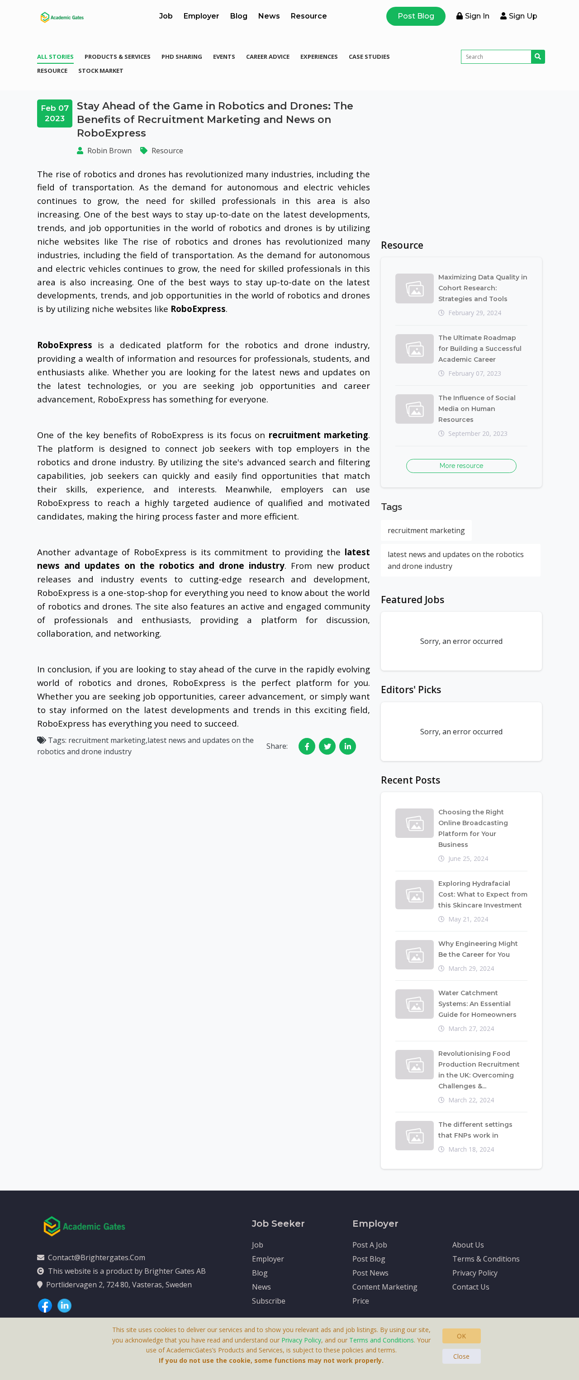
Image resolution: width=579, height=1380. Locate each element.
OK (461, 1336)
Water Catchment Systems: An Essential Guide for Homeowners (477, 1004)
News (269, 16)
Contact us (470, 1287)
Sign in (477, 16)
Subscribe (268, 1301)
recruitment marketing (426, 530)
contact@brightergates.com (96, 1257)
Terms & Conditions (486, 1259)
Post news (370, 1273)
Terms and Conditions (381, 1340)
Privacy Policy (475, 1273)
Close (461, 1356)
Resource (309, 16)
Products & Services (118, 56)
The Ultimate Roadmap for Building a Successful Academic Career (480, 349)
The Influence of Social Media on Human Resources (477, 409)
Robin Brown (109, 151)
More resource (461, 465)
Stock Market (100, 70)
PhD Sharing (181, 56)
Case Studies (369, 56)
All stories (55, 56)
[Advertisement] (461, 162)
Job (166, 16)
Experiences (319, 56)
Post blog (368, 1259)
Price (360, 1301)
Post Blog (416, 16)
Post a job (369, 1245)
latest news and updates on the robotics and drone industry (456, 560)
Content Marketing (385, 1287)
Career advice (268, 56)
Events (224, 56)
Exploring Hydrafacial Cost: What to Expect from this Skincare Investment (482, 894)
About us (468, 1245)
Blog (238, 16)
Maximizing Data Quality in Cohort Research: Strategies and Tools (482, 288)
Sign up (523, 16)
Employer (201, 16)
